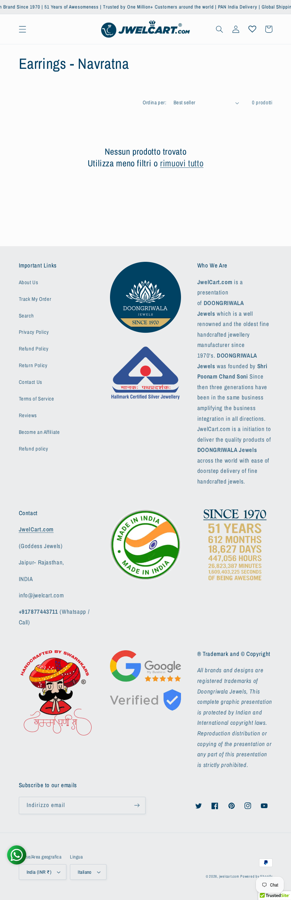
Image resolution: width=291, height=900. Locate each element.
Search (26, 315)
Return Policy (33, 365)
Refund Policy (34, 348)
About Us (28, 282)
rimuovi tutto (181, 163)
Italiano (84, 872)
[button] (22, 29)
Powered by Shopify (256, 876)
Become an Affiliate (39, 432)
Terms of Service (36, 398)
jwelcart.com (229, 876)
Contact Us (30, 382)
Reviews (28, 415)
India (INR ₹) (39, 872)
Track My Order (35, 299)
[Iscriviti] (137, 805)
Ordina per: (154, 102)
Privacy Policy (34, 332)
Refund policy (33, 448)
